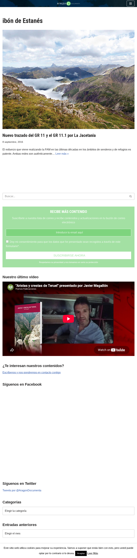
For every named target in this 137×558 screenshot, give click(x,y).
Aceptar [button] (81, 553)
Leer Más (92, 553)
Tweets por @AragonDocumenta (22, 490)
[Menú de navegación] (130, 3)
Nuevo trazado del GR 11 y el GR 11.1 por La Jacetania (49, 135)
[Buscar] (130, 196)
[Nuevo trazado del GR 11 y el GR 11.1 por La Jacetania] (68, 79)
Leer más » (62, 153)
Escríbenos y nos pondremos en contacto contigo (32, 372)
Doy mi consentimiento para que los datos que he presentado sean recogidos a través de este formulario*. (63, 244)
